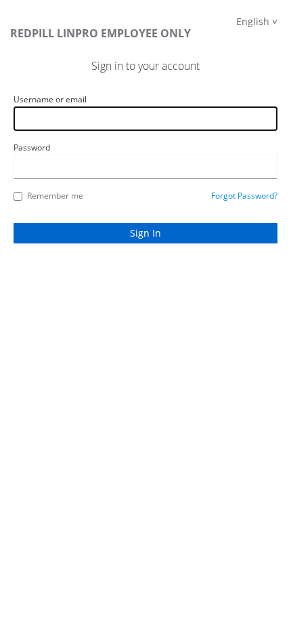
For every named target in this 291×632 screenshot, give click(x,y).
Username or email (50, 99)
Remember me (55, 195)
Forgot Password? (244, 195)
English (252, 21)
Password (32, 147)
